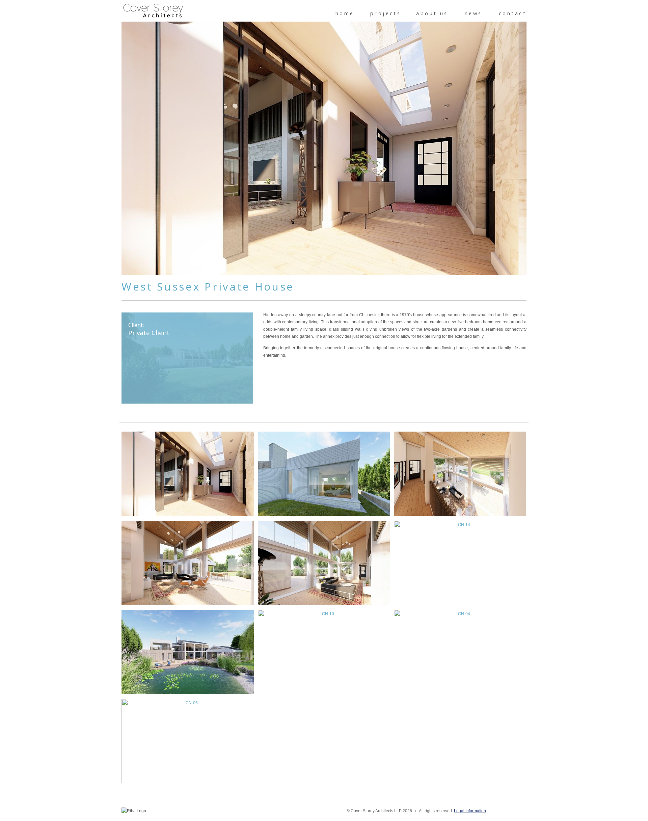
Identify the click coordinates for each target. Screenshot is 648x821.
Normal (492, 811)
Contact (512, 13)
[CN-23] (187, 474)
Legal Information (470, 811)
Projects (385, 13)
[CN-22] (324, 474)
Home (344, 13)
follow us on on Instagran (182, 812)
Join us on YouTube (192, 812)
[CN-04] (460, 652)
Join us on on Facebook (162, 812)
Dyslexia (513, 811)
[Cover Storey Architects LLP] (154, 11)
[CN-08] (187, 652)
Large (503, 811)
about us (432, 13)
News (473, 13)
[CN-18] (187, 563)
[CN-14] (460, 563)
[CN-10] (324, 652)
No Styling (523, 811)
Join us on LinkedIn (172, 812)
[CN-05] (187, 741)
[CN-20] (460, 474)
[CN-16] (324, 563)
